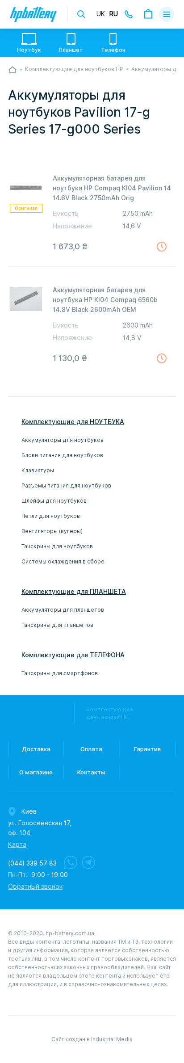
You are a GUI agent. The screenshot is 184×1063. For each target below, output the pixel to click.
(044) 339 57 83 (32, 863)
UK (100, 13)
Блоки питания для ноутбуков (62, 455)
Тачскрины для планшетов (57, 625)
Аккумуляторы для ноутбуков (62, 440)
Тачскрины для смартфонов (59, 673)
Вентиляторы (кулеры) (52, 531)
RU (113, 13)
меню (166, 14)
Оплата (91, 748)
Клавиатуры (37, 470)
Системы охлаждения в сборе (63, 561)
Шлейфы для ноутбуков (54, 500)
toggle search (81, 14)
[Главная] (12, 70)
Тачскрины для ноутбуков (57, 546)
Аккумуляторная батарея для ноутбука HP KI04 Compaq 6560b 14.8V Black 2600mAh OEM (105, 299)
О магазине (36, 772)
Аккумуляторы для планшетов (62, 609)
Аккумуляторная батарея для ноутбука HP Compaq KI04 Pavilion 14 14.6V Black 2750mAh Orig (112, 188)
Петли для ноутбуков (50, 516)
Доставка (36, 748)
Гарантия (147, 748)
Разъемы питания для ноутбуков (66, 485)
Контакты (91, 772)
